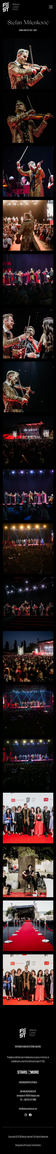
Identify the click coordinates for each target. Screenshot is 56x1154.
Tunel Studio (36, 1145)
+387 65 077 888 (29, 1099)
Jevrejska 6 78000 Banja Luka (28, 1095)
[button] (50, 6)
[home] (11, 7)
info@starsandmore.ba (28, 1108)
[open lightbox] (28, 63)
